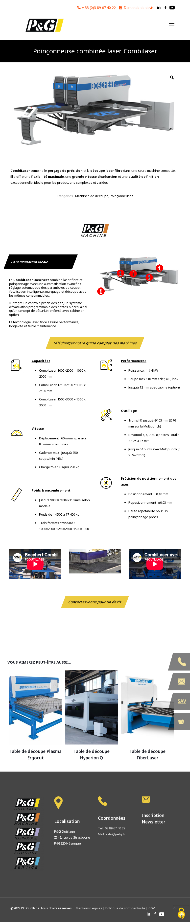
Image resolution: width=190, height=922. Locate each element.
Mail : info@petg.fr (111, 834)
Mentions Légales (89, 908)
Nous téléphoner (181, 662)
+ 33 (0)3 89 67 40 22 (99, 7)
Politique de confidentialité (125, 908)
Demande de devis (139, 7)
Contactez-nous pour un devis (95, 602)
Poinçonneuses (121, 196)
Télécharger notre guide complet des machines (95, 343)
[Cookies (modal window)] (181, 913)
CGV (151, 908)
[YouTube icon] (172, 7)
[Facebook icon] (165, 7)
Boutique (181, 721)
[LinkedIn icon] (158, 7)
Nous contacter (181, 681)
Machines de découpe (91, 196)
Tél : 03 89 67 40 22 (111, 828)
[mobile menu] (171, 25)
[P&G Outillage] (44, 25)
